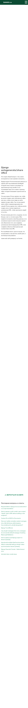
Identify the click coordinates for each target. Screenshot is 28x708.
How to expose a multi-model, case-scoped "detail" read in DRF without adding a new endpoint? (13, 513)
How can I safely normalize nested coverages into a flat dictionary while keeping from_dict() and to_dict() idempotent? (13, 523)
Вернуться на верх (14, 495)
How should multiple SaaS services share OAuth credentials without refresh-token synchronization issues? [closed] (12, 544)
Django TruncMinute (7, 528)
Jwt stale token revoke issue (9, 554)
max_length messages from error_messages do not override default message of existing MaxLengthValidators (13, 533)
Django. (7, 2)
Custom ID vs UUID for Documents (11, 518)
